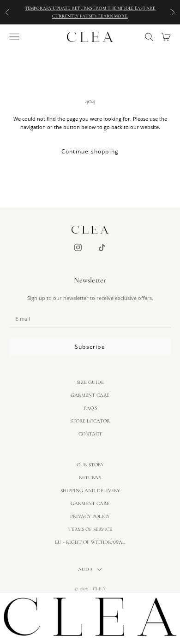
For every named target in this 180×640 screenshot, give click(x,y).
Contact (90, 434)
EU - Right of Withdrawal (90, 542)
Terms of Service (90, 529)
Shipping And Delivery (90, 490)
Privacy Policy (90, 516)
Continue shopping (90, 151)
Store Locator (90, 421)
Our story (90, 465)
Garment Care (90, 395)
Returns (90, 478)
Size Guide (90, 382)
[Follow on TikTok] (102, 247)
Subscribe (90, 347)
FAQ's (90, 408)
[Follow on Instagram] (78, 247)
